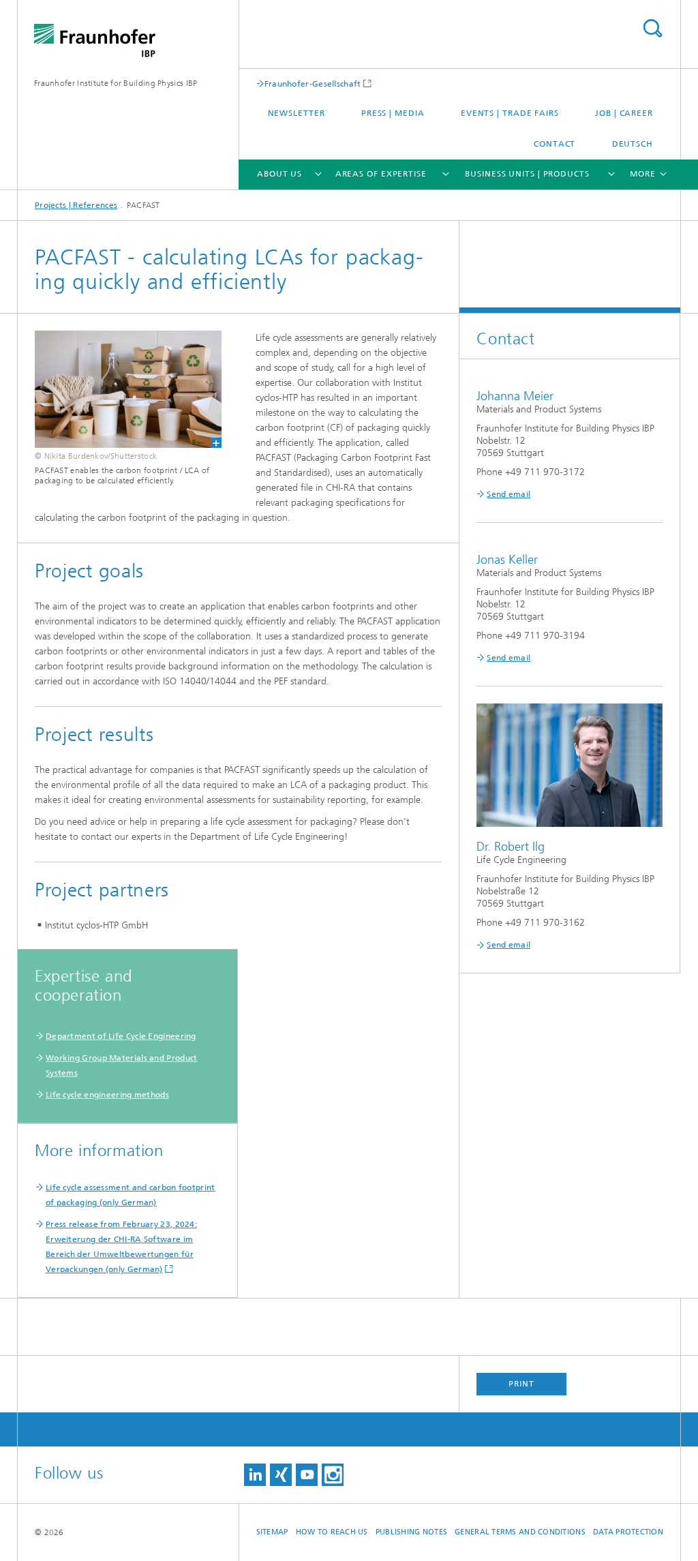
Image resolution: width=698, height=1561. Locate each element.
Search (652, 28)
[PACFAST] (120, 389)
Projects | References (76, 205)
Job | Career (624, 113)
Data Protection (628, 1532)
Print (521, 1384)
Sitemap (272, 1532)
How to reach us (332, 1532)
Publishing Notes (411, 1532)
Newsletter (296, 113)
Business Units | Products (527, 174)
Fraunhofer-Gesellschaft (312, 83)
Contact (554, 144)
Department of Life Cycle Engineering (121, 1036)
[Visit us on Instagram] (333, 1475)
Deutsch (632, 144)
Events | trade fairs (510, 113)
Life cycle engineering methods (107, 1095)
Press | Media (393, 113)
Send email (508, 494)
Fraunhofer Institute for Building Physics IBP (116, 83)
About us (279, 174)
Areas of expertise (381, 174)
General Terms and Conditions (520, 1532)
